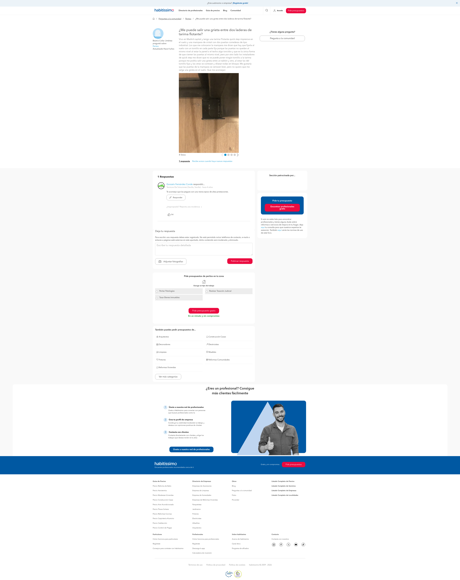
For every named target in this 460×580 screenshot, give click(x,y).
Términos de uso (195, 565)
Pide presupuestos (296, 11)
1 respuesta (184, 161)
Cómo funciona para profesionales (205, 539)
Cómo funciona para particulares (165, 539)
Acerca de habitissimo (240, 539)
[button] (158, 34)
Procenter (235, 500)
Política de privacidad (215, 565)
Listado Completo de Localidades (285, 495)
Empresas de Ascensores (201, 486)
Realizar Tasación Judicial (220, 291)
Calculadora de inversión (202, 553)
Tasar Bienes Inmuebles (169, 298)
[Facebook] (281, 544)
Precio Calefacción (160, 523)
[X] (288, 544)
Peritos (188, 19)
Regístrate (156, 544)
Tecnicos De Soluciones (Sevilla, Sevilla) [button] (184, 187)
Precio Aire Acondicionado (163, 504)
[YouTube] (296, 544)
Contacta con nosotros (280, 539)
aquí (263, 227)
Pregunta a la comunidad (282, 38)
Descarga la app (198, 548)
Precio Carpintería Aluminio (163, 518)
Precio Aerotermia (160, 490)
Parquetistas (196, 504)
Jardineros (196, 509)
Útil (172, 214)
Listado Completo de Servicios (284, 486)
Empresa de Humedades (201, 495)
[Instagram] (274, 544)
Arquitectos (196, 528)
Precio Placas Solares (161, 509)
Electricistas (196, 518)
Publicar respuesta (240, 261)
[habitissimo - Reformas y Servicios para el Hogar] (164, 11)
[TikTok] (303, 544)
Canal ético (236, 544)
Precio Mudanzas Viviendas (163, 495)
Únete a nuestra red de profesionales (191, 449)
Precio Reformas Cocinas (162, 514)
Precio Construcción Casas (163, 500)
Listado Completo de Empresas (284, 490)
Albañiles (196, 523)
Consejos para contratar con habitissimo (168, 548)
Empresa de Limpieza (200, 490)
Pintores (195, 514)
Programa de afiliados (240, 548)
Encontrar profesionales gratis (282, 208)
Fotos (234, 495)
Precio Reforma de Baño (162, 486)
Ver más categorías (168, 377)
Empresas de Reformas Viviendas (205, 500)
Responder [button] (177, 198)
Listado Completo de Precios (283, 481)
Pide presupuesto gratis (203, 311)
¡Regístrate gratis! (240, 3)
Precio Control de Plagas (162, 528)
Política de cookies (237, 565)
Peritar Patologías (167, 291)
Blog (234, 486)
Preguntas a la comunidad (170, 19)
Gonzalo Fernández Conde (180, 184)
